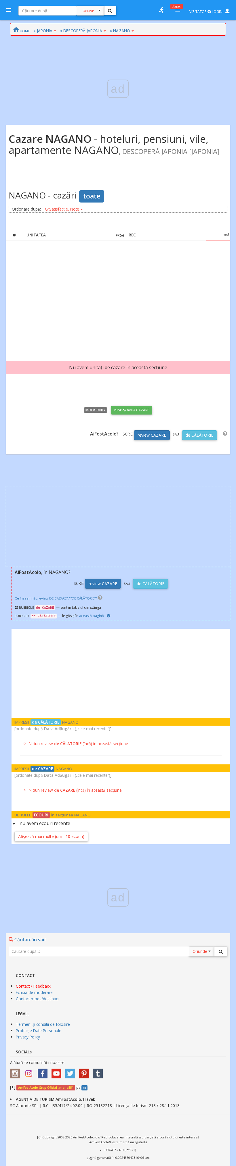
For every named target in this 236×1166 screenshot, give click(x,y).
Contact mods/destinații (37, 998)
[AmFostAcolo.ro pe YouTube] (58, 1071)
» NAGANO (120, 30)
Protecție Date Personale (38, 1030)
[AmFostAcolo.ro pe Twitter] (71, 1071)
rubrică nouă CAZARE (131, 410)
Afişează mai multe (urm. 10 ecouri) (51, 836)
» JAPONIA (43, 30)
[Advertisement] (118, 295)
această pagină (91, 615)
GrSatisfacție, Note (62, 209)
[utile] (161, 10)
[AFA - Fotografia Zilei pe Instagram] (30, 1071)
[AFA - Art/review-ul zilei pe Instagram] (16, 1071)
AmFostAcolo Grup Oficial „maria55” (45, 1088)
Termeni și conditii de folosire (43, 1024)
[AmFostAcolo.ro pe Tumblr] (99, 1071)
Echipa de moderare (34, 992)
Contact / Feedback (33, 986)
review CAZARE (152, 435)
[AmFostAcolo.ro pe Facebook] (44, 1071)
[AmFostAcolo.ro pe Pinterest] (85, 1071)
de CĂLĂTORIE (199, 435)
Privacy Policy (28, 1037)
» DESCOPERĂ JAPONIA (81, 30)
